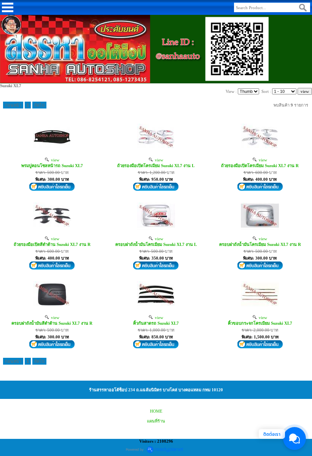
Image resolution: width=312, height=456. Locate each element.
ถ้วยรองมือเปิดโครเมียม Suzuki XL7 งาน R (260, 165)
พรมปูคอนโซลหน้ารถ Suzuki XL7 (52, 165)
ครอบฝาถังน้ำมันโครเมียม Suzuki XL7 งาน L (156, 244)
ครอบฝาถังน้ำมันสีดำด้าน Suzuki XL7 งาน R (51, 323)
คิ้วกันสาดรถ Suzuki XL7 (156, 323)
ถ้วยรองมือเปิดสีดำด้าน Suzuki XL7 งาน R (52, 244)
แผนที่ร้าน (156, 421)
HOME (156, 411)
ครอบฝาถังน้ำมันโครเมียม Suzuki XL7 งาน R (260, 244)
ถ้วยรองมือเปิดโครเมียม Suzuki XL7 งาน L (155, 165)
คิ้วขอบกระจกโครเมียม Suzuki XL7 (260, 323)
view (54, 160)
